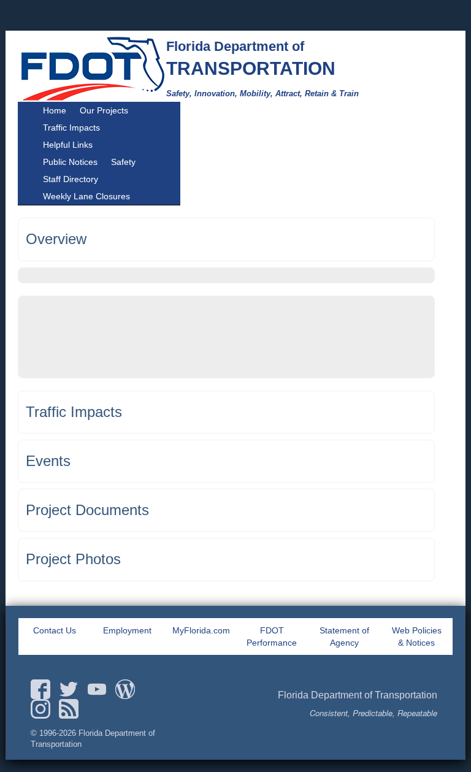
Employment (127, 630)
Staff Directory (70, 179)
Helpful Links (68, 145)
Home (54, 110)
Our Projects (104, 110)
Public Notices (70, 162)
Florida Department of (235, 46)
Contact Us (54, 630)
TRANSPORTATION (250, 68)
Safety (123, 162)
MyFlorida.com (201, 630)
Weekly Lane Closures (86, 196)
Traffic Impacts (71, 127)
